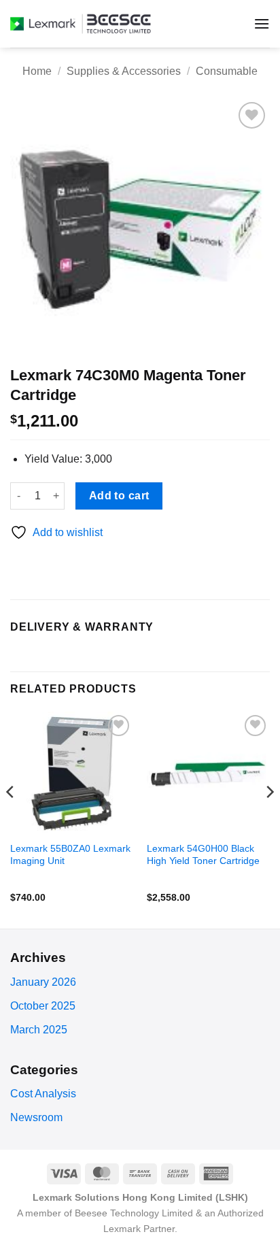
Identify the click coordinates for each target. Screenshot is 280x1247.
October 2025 (42, 1006)
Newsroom (36, 1117)
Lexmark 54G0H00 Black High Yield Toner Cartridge (203, 855)
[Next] (269, 819)
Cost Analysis (43, 1093)
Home (37, 71)
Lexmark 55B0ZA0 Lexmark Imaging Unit (70, 855)
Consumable (227, 71)
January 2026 (43, 982)
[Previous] (11, 819)
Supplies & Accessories (124, 71)
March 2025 (38, 1029)
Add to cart (119, 495)
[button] (261, 23)
